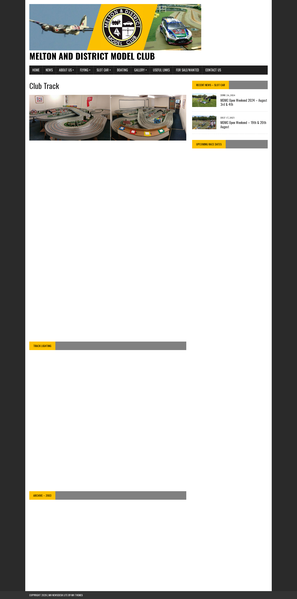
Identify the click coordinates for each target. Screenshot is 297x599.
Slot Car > (104, 70)
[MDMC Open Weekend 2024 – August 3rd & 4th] (204, 104)
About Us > (66, 70)
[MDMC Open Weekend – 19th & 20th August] (204, 126)
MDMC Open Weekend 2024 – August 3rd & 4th (243, 102)
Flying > (85, 70)
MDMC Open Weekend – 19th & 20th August (243, 124)
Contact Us (213, 70)
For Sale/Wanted (187, 70)
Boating (122, 70)
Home (35, 70)
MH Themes (77, 595)
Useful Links (161, 70)
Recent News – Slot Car (210, 85)
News (49, 70)
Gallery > (140, 70)
